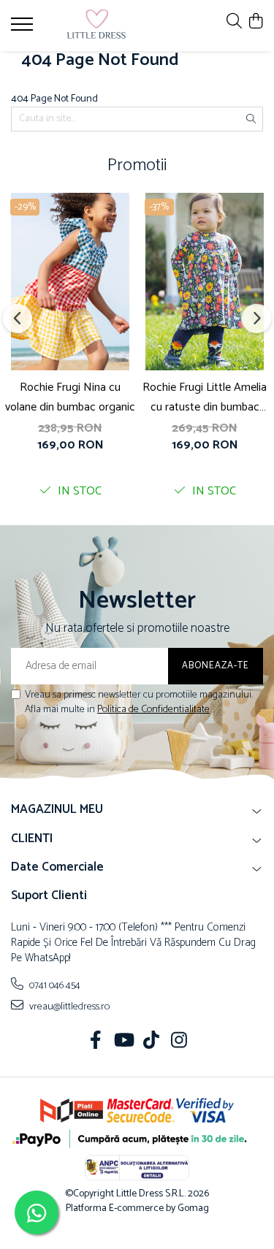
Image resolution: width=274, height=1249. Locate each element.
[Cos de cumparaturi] (255, 22)
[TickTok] (151, 1042)
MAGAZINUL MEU (57, 809)
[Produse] (24, 28)
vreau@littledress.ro (68, 1006)
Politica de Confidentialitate (153, 709)
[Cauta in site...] (234, 22)
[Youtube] (123, 1042)
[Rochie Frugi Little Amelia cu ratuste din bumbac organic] (204, 281)
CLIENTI (32, 838)
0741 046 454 (53, 985)
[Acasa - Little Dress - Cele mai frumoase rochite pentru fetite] (96, 25)
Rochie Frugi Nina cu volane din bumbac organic (70, 397)
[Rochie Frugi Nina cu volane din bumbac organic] (70, 281)
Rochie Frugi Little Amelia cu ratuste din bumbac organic (204, 397)
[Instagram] (178, 1042)
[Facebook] (95, 1042)
